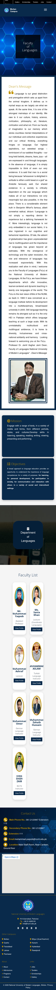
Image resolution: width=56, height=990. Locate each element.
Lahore (6, 950)
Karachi (35, 943)
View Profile (19, 628)
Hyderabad (36, 946)
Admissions (8, 970)
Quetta (6, 943)
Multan (6, 939)
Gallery (17, 2)
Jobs (42, 2)
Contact (48, 2)
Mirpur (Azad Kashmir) (40, 939)
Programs (7, 973)
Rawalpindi (36, 950)
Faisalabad (8, 946)
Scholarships (26, 2)
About (6, 967)
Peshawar (7, 954)
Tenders (35, 2)
